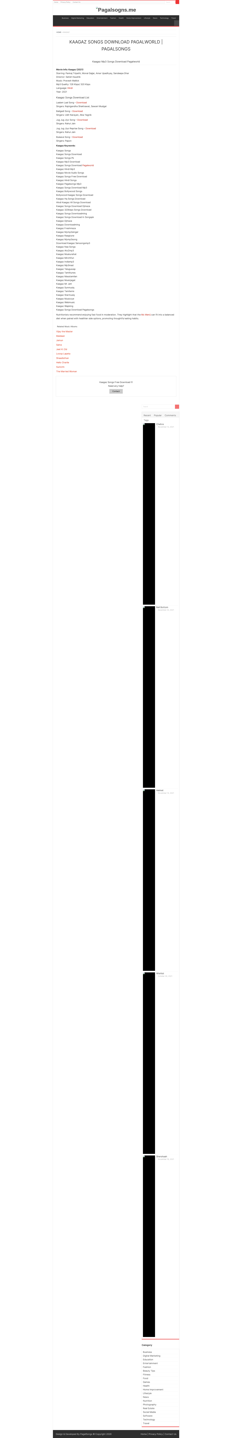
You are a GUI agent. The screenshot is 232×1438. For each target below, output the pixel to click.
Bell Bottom (162, 607)
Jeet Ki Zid (61, 349)
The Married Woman (66, 371)
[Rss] (163, 3)
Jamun (59, 340)
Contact (116, 391)
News (155, 18)
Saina (59, 345)
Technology (164, 18)
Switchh (60, 367)
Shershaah (161, 1156)
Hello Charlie (62, 362)
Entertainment (102, 18)
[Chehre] (149, 514)
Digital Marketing (77, 18)
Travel (173, 18)
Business (65, 18)
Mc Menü (146, 314)
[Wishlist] (149, 1063)
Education (90, 18)
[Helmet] (149, 880)
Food (145, 1378)
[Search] (177, 2)
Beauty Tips (149, 1371)
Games (146, 1382)
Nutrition (147, 1401)
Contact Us (76, 2)
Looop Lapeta (63, 353)
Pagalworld (88, 165)
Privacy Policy (65, 2)
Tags (146, 420)
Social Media (149, 1412)
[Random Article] (176, 23)
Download (81, 102)
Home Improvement (133, 18)
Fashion (113, 18)
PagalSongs (86, 1434)
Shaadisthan (62, 358)
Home (56, 2)
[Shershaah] (149, 1246)
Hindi (70, 88)
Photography (149, 1404)
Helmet (159, 790)
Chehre (160, 424)
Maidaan (60, 336)
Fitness (146, 1374)
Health (121, 18)
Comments (170, 415)
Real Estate (148, 1408)
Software (147, 1416)
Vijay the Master (64, 331)
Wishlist (160, 973)
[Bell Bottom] (149, 697)
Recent (147, 415)
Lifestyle (147, 18)
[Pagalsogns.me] (116, 9)
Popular (158, 415)
